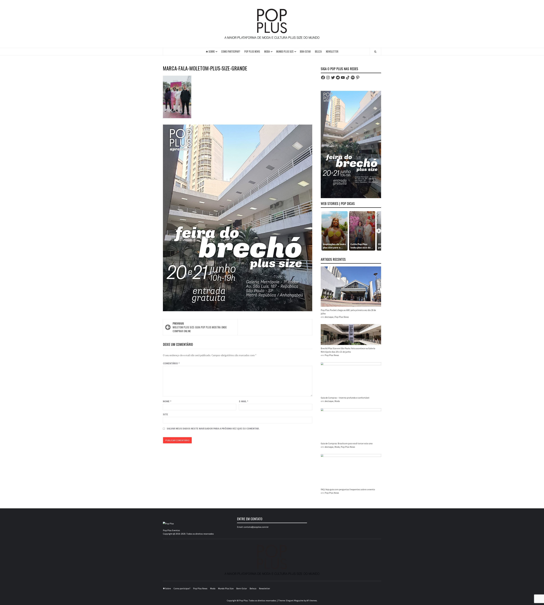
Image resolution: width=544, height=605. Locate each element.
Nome (167, 401)
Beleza (318, 51)
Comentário (171, 363)
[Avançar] (378, 230)
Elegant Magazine (294, 600)
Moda (267, 51)
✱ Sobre (210, 51)
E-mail (243, 401)
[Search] (375, 51)
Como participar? (230, 51)
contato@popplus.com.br (256, 526)
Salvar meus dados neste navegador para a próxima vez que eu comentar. (213, 428)
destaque (329, 316)
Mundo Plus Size (285, 51)
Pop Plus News (252, 51)
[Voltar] (323, 230)
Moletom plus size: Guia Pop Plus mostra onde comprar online (200, 327)
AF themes (312, 600)
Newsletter (332, 51)
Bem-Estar (305, 51)
